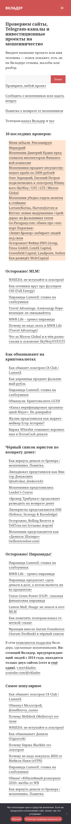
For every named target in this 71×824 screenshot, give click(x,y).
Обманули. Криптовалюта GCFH (34, 401)
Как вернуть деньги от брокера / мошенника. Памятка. (34, 463)
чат (51, 121)
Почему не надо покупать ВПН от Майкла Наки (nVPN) (35, 758)
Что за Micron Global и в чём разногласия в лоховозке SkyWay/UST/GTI (37, 338)
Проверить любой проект (25, 86)
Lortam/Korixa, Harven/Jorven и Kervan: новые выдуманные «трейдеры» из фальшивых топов (36, 213)
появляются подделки (33, 642)
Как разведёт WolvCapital (29, 258)
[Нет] (67, 813)
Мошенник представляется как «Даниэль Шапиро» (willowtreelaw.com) (34, 536)
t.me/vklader (26, 668)
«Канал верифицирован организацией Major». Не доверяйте (36, 409)
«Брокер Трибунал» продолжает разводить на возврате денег (34, 500)
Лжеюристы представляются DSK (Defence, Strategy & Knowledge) (35, 511)
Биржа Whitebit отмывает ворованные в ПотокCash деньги (37, 431)
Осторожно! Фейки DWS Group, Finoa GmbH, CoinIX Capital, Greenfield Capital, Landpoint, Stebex (37, 248)
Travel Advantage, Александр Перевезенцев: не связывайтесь (36, 310)
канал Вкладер (33, 121)
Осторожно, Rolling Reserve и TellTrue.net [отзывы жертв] (31, 523)
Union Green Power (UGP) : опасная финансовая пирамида (36, 598)
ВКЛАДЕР (14, 7)
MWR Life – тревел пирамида (32, 319)
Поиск (58, 79)
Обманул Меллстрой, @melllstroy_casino (25, 707)
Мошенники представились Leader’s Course (31, 489)
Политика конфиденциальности (43, 819)
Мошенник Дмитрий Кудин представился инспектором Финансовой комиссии (35, 158)
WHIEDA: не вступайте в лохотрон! (36, 279)
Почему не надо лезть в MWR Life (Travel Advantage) (35, 327)
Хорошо (16, 819)
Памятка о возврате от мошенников (34, 111)
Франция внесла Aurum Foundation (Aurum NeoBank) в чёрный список (36, 631)
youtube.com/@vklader (22, 672)
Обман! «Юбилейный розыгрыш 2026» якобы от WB (35, 780)
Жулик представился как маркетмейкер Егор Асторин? (35, 420)
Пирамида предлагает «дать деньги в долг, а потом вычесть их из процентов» (36, 585)
